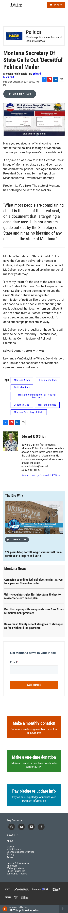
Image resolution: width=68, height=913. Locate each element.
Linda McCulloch (48, 380)
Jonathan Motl (22, 404)
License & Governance (18, 863)
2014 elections (22, 387)
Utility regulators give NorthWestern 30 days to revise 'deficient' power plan (32, 596)
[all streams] (63, 909)
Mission (11, 846)
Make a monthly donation (34, 723)
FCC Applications (15, 868)
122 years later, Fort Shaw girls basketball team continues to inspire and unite (33, 553)
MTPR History (14, 849)
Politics (34, 32)
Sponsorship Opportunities (20, 852)
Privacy (10, 854)
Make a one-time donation (34, 757)
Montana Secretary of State (28, 412)
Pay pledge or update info (34, 791)
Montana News (22, 380)
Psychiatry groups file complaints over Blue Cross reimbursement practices (34, 611)
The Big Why (14, 495)
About (10, 841)
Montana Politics (47, 404)
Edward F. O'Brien (33, 436)
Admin (10, 857)
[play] (5, 909)
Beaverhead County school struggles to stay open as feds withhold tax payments (33, 625)
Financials (12, 866)
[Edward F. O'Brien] (10, 441)
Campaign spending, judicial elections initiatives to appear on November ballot (33, 581)
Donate (57, 4)
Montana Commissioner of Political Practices (37, 396)
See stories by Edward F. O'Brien (41, 475)
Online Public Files (16, 871)
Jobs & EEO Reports (17, 873)
